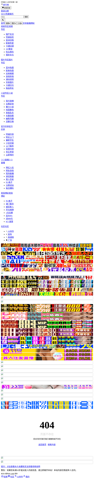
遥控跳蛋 (10, 176)
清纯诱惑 (10, 79)
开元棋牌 (10, 210)
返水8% (9, 216)
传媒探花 (10, 37)
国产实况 (10, 34)
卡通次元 (10, 85)
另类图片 (10, 82)
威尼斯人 (10, 207)
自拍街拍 (10, 76)
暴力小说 (10, 107)
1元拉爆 (9, 213)
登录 (3, 11)
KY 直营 (9, 222)
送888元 (9, 219)
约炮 (25, 23)
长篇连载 (10, 116)
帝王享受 (10, 152)
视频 (8, 23)
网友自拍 (10, 171)
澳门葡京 (10, 204)
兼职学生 (10, 140)
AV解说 (9, 49)
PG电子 (9, 182)
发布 (9, 234)
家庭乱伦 (10, 113)
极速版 (10, 237)
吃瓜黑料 (10, 52)
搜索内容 (52, 445)
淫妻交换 (10, 121)
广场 (9, 240)
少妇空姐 (10, 143)
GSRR (12, 474)
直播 (29, 23)
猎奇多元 (10, 55)
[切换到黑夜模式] (3, 20)
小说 (20, 23)
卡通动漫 (10, 46)
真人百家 (10, 179)
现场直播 (10, 173)
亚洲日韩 (10, 40)
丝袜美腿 (10, 73)
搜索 (26, 17)
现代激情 (10, 101)
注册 (7, 11)
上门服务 (10, 146)
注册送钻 (10, 185)
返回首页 (42, 445)
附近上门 (10, 137)
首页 (3, 23)
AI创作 (10, 231)
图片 (14, 23)
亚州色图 (10, 68)
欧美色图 (10, 70)
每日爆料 (10, 188)
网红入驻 (10, 168)
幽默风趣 (10, 119)
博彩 (33, 23)
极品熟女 (10, 88)
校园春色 (10, 110)
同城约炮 (10, 134)
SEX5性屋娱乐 (7, 14)
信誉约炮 (10, 149)
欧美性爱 (10, 43)
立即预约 (10, 155)
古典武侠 (10, 104)
